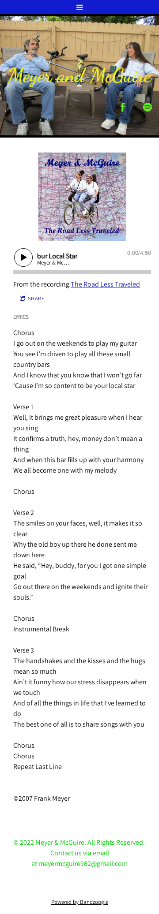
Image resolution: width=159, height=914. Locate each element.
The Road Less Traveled (105, 284)
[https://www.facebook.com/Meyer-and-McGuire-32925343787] (122, 107)
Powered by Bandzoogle (79, 902)
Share (36, 298)
